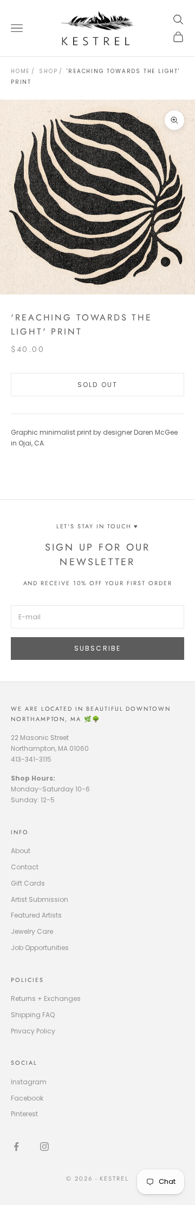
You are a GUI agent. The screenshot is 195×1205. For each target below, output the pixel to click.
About (20, 850)
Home (20, 71)
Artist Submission (39, 899)
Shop (48, 71)
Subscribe (97, 648)
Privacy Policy (33, 1031)
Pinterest (24, 1113)
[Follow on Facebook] (16, 1146)
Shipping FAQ (33, 1014)
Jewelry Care (32, 931)
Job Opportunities (40, 947)
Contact (24, 867)
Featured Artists (36, 915)
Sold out (97, 384)
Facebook (27, 1098)
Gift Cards (28, 883)
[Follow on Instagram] (44, 1146)
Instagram (29, 1081)
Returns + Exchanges (46, 998)
